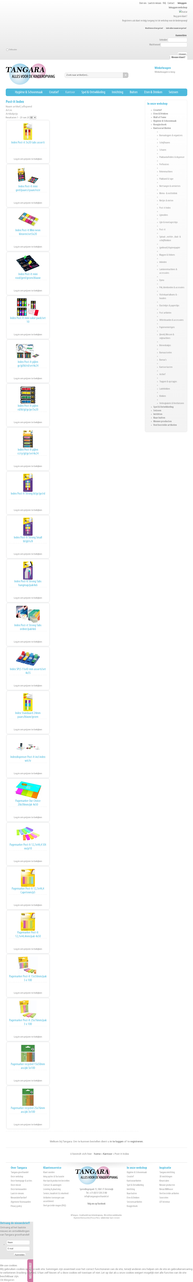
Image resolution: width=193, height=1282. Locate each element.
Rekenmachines (166, 171)
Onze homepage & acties (21, 1181)
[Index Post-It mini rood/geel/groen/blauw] (28, 263)
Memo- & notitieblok (168, 193)
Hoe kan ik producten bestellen (56, 1181)
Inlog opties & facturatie (53, 1176)
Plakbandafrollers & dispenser (171, 157)
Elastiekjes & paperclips (169, 305)
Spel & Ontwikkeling (93, 92)
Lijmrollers (163, 215)
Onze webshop (17, 1176)
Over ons (143, 3)
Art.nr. (9, 110)
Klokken (162, 396)
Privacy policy (16, 1206)
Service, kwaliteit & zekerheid (55, 1193)
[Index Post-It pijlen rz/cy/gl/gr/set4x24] (28, 439)
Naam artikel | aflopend (19, 106)
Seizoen (173, 92)
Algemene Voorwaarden (21, 1202)
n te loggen (116, 1141)
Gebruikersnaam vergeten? (176, 28)
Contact (171, 3)
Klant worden (49, 1172)
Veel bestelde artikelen (165, 425)
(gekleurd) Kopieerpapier (169, 247)
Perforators (164, 164)
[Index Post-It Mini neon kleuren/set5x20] (28, 219)
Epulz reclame (115, 1218)
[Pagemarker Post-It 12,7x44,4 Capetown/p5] (28, 878)
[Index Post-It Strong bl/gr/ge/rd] (28, 483)
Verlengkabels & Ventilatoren (171, 403)
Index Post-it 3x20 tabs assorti (28, 142)
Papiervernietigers (167, 327)
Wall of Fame (159, 117)
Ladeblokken (164, 389)
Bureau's (163, 360)
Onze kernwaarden (19, 1189)
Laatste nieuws (154, 3)
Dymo (161, 280)
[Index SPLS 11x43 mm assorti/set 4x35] (28, 658)
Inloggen (182, 3)
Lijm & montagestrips (168, 222)
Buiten (134, 92)
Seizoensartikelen (134, 1202)
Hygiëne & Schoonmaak (29, 92)
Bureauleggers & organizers (171, 135)
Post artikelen (165, 313)
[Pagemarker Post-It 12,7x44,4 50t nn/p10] (28, 834)
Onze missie (16, 1185)
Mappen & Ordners (167, 255)
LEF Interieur (164, 1202)
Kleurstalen (164, 1181)
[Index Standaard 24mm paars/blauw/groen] (28, 702)
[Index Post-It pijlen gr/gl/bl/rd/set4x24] (28, 351)
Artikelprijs (12, 114)
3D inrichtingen (165, 1176)
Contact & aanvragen (52, 1185)
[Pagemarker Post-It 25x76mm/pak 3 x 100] (28, 1009)
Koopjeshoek (159, 124)
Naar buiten (159, 418)
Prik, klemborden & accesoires (171, 287)
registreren (136, 1141)
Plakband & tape (166, 179)
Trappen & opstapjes (168, 381)
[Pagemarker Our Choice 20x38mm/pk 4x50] (28, 790)
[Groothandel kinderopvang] (96, 1184)
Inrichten (157, 414)
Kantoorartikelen (162, 128)
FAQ (164, 3)
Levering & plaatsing (52, 1189)
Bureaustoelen (165, 352)
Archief (162, 374)
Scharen (162, 150)
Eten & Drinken (153, 92)
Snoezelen (163, 1197)
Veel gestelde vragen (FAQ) (54, 1205)
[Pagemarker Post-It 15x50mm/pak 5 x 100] (28, 966)
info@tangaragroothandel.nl (96, 1196)
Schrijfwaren (164, 142)
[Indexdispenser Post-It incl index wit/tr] (28, 746)
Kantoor (70, 92)
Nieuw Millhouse (166, 1189)
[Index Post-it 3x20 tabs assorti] (28, 132)
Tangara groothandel (19, 1172)
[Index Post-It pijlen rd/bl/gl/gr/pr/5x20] (28, 395)
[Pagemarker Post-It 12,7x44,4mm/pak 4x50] (28, 922)
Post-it (162, 229)
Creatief (54, 92)
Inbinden (163, 262)
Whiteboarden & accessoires (171, 320)
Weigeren (9, 1280)
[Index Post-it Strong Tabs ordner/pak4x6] (28, 614)
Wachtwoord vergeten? (154, 28)
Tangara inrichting (167, 1172)
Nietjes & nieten (166, 200)
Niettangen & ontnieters (169, 186)
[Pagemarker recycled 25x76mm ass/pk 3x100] (28, 1097)
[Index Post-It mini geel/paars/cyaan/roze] (28, 176)
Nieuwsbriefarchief (19, 1197)
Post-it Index (165, 208)
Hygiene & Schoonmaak (164, 121)
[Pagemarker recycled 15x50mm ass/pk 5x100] (28, 1053)
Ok (1, 1280)
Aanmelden (181, 35)
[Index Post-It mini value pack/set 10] (28, 307)
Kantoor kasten (165, 367)
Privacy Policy (95, 1218)
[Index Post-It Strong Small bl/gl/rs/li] (28, 527)
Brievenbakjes (165, 345)
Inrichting (117, 92)
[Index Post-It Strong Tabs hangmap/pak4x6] (28, 571)
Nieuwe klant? (178, 57)
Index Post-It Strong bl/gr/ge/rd (28, 493)
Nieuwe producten (162, 421)
